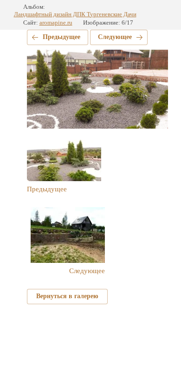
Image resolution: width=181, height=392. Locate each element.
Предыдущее (61, 36)
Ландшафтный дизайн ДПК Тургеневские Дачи (75, 14)
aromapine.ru (55, 22)
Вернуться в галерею (67, 296)
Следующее (115, 36)
